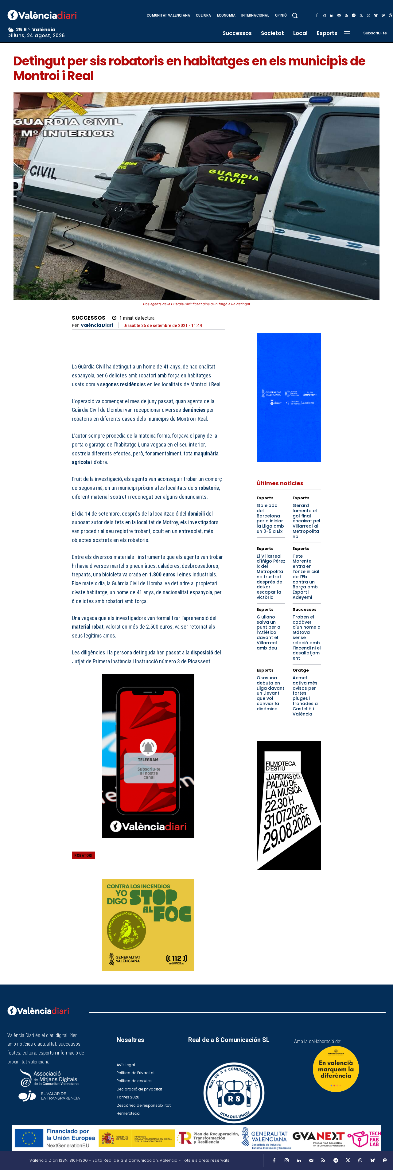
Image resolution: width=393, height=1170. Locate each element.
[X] (361, 15)
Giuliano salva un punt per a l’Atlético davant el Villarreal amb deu (268, 632)
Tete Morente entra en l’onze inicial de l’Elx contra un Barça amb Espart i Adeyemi (306, 576)
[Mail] (339, 15)
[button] (294, 15)
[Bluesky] (375, 15)
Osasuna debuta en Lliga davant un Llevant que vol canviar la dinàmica (270, 693)
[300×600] (289, 805)
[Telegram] (353, 15)
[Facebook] (317, 15)
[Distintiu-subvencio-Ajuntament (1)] (336, 1069)
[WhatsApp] (368, 15)
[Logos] (196, 1138)
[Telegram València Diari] (148, 842)
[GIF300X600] (289, 460)
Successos (89, 318)
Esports (265, 498)
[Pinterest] (190, 860)
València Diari (97, 325)
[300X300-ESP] (148, 925)
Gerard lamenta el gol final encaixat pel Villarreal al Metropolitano (306, 521)
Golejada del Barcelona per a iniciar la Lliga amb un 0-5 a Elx (270, 518)
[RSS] (346, 15)
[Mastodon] (383, 15)
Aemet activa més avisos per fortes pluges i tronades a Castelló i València (305, 696)
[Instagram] (324, 15)
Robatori (83, 855)
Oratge (301, 670)
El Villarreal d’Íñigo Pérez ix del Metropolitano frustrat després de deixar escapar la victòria (271, 576)
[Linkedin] (331, 15)
